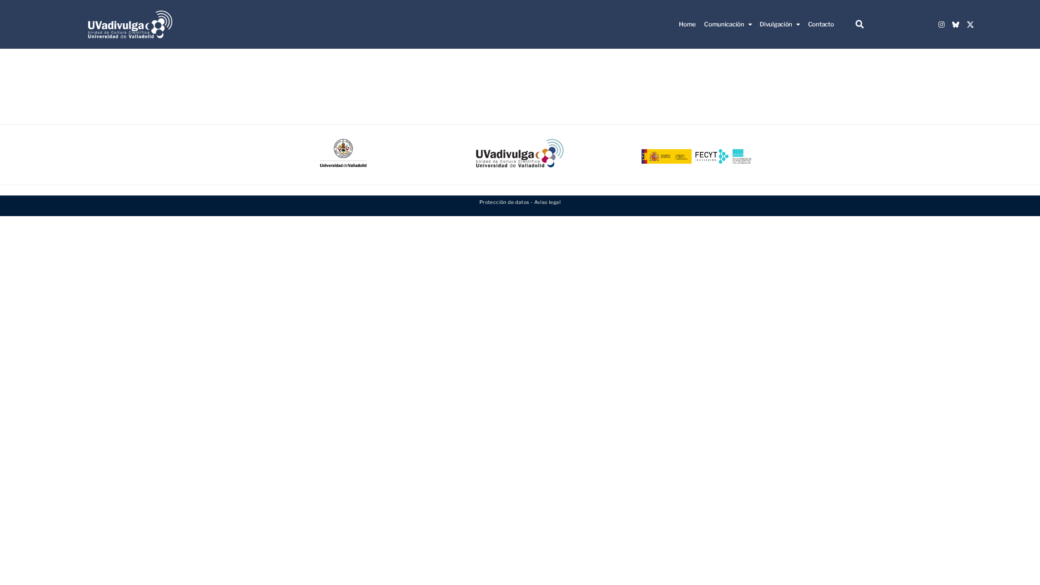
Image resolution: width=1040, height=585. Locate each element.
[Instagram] (941, 24)
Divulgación (776, 24)
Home (687, 24)
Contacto (821, 24)
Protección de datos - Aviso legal (520, 202)
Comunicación (724, 24)
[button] (859, 24)
